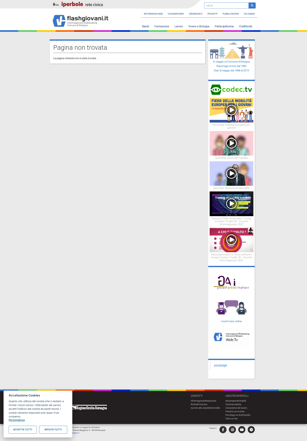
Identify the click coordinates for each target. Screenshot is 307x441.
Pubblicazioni (231, 13)
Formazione (161, 26)
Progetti (213, 13)
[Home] (82, 21)
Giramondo (196, 13)
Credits (216, 408)
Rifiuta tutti (53, 429)
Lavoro (178, 26)
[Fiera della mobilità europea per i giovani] (232, 110)
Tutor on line (231, 418)
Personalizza (17, 419)
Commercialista (233, 404)
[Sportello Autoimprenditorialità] (232, 173)
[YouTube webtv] (241, 429)
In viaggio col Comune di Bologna (231, 61)
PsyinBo (246, 415)
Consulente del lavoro (236, 408)
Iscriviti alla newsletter (202, 408)
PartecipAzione (224, 26)
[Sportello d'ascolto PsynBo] (232, 143)
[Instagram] (232, 429)
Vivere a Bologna (198, 26)
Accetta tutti (22, 429)
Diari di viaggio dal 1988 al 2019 (231, 70)
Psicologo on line (233, 415)
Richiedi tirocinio (199, 404)
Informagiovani (153, 13)
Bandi (145, 26)
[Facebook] (223, 429)
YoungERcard (176, 13)
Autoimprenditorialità (235, 401)
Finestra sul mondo (234, 411)
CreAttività (245, 26)
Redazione (211, 401)
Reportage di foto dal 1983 (231, 66)
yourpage (220, 365)
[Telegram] (251, 429)
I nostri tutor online (231, 321)
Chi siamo (249, 13)
